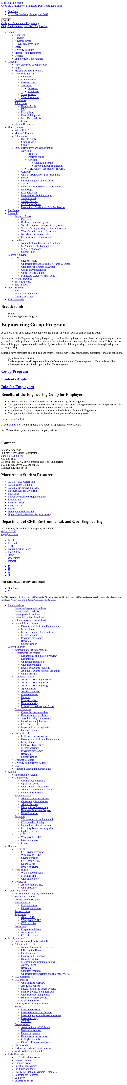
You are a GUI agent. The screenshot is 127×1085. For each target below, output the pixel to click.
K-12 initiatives (29, 905)
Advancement (28, 932)
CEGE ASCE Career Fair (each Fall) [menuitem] (40, 174)
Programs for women (32, 638)
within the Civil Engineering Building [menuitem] (41, 243)
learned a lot (14, 424)
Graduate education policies (35, 994)
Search (6, 20)
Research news (22, 911)
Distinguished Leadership (34, 807)
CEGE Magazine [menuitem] (24, 296)
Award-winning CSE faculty (36, 1027)
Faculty (12, 540)
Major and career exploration (36, 727)
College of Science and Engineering (20, 23)
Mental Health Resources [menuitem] (28, 52)
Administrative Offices (26, 944)
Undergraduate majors (32, 661)
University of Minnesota (33, 597)
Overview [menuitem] (26, 76)
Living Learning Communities (37, 632)
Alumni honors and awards (35, 798)
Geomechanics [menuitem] (29, 82)
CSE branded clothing (32, 822)
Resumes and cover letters (34, 715)
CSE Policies (21, 979)
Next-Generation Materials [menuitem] (35, 234)
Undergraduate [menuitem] (15, 127)
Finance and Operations (33, 956)
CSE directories (29, 887)
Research (13, 543)
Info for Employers (17, 387)
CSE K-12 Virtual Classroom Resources (36, 1071)
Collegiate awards (30, 1039)
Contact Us (20, 881)
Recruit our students (25, 896)
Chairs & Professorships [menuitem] (33, 269)
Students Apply (14, 379)
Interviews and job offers (34, 721)
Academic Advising (25, 676)
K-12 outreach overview (27, 1057)
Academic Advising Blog (34, 685)
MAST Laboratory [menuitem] (31, 249)
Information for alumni (26, 774)
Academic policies (30, 985)
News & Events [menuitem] (16, 287)
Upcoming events (30, 783)
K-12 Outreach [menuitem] (16, 299)
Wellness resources (24, 759)
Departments (27, 658)
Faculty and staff (16, 938)
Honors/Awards (23, 795)
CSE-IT (19, 765)
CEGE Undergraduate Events (23, 487)
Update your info (30, 831)
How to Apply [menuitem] (28, 106)
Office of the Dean (31, 950)
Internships (13, 493)
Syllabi (11, 508)
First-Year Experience (32, 745)
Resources (20, 816)
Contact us (26, 843)
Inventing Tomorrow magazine (37, 828)
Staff (10, 546)
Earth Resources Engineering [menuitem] (36, 237)
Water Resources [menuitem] (30, 97)
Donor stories (28, 863)
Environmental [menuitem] (29, 79)
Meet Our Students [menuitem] (31, 118)
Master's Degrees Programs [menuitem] (29, 70)
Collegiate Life (22, 733)
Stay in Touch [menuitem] (22, 284)
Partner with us (22, 902)
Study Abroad (15, 505)
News (11, 554)
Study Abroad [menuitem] (28, 198)
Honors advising (29, 703)
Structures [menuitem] (26, 85)
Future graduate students (27, 614)
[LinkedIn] (9, 575)
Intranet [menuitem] (25, 177)
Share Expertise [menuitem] (23, 281)
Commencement (29, 694)
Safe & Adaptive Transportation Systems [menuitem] (42, 225)
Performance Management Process (33, 1048)
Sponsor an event (24, 1080)
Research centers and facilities (36, 1012)
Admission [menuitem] (33, 91)
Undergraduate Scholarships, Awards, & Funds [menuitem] (45, 263)
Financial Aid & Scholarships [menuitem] (36, 195)
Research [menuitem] (13, 213)
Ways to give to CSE (32, 872)
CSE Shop (26, 1021)
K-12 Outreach (16, 1054)
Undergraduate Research (21, 511)
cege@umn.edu (9, 534)
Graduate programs (31, 664)
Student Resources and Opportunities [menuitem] (34, 147)
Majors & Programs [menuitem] (25, 133)
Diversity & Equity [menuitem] (24, 49)
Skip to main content (12, 2)
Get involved (21, 777)
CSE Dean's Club (30, 860)
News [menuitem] (18, 290)
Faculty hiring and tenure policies (38, 988)
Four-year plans (29, 700)
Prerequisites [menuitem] (27, 112)
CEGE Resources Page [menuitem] (27, 43)
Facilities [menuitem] (19, 240)
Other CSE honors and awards (37, 1042)
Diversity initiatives (31, 908)
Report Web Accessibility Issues (41, 600)
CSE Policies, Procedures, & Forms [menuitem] (46, 168)
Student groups (29, 643)
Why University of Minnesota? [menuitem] (31, 64)
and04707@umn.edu (12, 455)
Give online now (30, 840)
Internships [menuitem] (27, 189)
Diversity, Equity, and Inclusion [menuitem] (37, 180)
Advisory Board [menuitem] (23, 40)
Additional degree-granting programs (40, 670)
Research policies (30, 1000)
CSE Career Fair (30, 724)
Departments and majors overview (39, 655)
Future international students (29, 617)
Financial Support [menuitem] (30, 115)
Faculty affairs (28, 953)
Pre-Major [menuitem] (33, 153)
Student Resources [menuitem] (24, 124)
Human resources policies (34, 997)
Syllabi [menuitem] (24, 183)
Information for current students (31, 649)
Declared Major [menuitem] (36, 156)
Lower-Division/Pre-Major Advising (27, 496)
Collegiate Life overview (34, 736)
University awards (30, 1033)
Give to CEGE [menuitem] (29, 260)
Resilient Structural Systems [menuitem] (35, 222)
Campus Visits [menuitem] (28, 142)
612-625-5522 (8, 531)
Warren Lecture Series (19, 549)
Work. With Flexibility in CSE (30, 1051)
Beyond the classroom (26, 623)
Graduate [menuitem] (13, 61)
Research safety (29, 1018)
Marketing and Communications (38, 961)
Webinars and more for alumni (37, 819)
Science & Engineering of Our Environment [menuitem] (44, 228)
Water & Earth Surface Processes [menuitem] (38, 231)
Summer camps (23, 1060)
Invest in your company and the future (34, 893)
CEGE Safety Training (20, 484)
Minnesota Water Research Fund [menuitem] (38, 275)
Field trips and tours (25, 1068)
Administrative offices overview (38, 947)
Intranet (12, 560)
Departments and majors (27, 652)
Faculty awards (22, 1024)
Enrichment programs (26, 1066)
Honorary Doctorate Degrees (36, 810)
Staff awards (21, 1045)
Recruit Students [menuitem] (23, 278)
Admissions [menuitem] (21, 103)
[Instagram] (9, 572)
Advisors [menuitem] (32, 159)
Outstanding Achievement (34, 801)
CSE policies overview (33, 982)
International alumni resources (36, 825)
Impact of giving (29, 866)
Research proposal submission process (41, 1015)
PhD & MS (14, 552)
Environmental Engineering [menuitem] (48, 165)
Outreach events (23, 1063)
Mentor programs (30, 635)
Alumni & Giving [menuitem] (17, 254)
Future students (16, 605)
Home (11, 313)
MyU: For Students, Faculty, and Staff (28, 14)
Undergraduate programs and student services (45, 973)
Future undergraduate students (30, 608)
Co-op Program (14, 371)
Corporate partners (17, 890)
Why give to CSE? (31, 837)
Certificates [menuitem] (20, 100)
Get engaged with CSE (33, 780)
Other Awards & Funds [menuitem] (33, 272)
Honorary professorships (34, 1036)
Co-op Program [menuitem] (29, 192)
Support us (20, 914)
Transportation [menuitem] (28, 94)
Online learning (29, 673)
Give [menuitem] (17, 257)
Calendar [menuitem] (26, 171)
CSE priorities (28, 923)
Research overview (31, 1009)
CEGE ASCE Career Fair (21, 481)
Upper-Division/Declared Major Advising (29, 514)
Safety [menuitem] (18, 46)
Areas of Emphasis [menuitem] (24, 73)
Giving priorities (29, 857)
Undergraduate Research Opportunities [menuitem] (41, 186)
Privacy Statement (19, 600)
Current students (16, 646)
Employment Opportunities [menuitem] (29, 58)
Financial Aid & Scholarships (23, 490)
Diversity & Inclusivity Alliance (31, 762)
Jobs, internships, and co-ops (36, 718)
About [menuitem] (11, 32)
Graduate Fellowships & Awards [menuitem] (38, 266)
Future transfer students (27, 611)
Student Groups (16, 502)
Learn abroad (28, 629)
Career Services (23, 709)
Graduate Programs (31, 970)
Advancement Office (32, 884)
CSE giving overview (32, 852)
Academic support (30, 691)
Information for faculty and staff (31, 941)
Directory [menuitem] (19, 37)
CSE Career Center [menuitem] (31, 204)
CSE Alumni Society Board (35, 786)
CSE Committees (24, 976)
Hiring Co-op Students (13, 419)
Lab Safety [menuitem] (13, 210)
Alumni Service (29, 804)
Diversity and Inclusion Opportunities (40, 626)
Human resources (30, 959)
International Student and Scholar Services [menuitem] (43, 207)
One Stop (13, 11)
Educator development (26, 1074)
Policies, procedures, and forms (37, 706)
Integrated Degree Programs (35, 667)
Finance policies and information (38, 991)
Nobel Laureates (29, 813)
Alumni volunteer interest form (37, 789)
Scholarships (14, 499)
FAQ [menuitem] (23, 109)
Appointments (28, 688)
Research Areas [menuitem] (23, 216)
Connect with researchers (28, 899)
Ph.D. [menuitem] (18, 67)
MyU (11, 591)
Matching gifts (28, 875)
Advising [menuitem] (26, 150)
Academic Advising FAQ (34, 682)
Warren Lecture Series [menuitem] (26, 293)
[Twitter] (9, 569)
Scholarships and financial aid (30, 620)
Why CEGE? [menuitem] (22, 130)
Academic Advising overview (36, 679)
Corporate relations (31, 929)
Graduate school (29, 730)
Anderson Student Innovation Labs (33, 768)
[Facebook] (9, 566)
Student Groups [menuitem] (29, 201)
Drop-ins (25, 697)
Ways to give (21, 869)
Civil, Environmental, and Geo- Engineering (24, 26)
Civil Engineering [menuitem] (43, 162)
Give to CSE (21, 834)
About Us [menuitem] (20, 35)
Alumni (12, 771)
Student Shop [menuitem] (28, 251)
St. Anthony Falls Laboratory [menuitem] (36, 246)
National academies (31, 1030)
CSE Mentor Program (32, 792)
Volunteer (20, 1077)
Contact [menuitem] (19, 55)
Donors (12, 846)
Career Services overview (34, 712)
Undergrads (14, 557)
